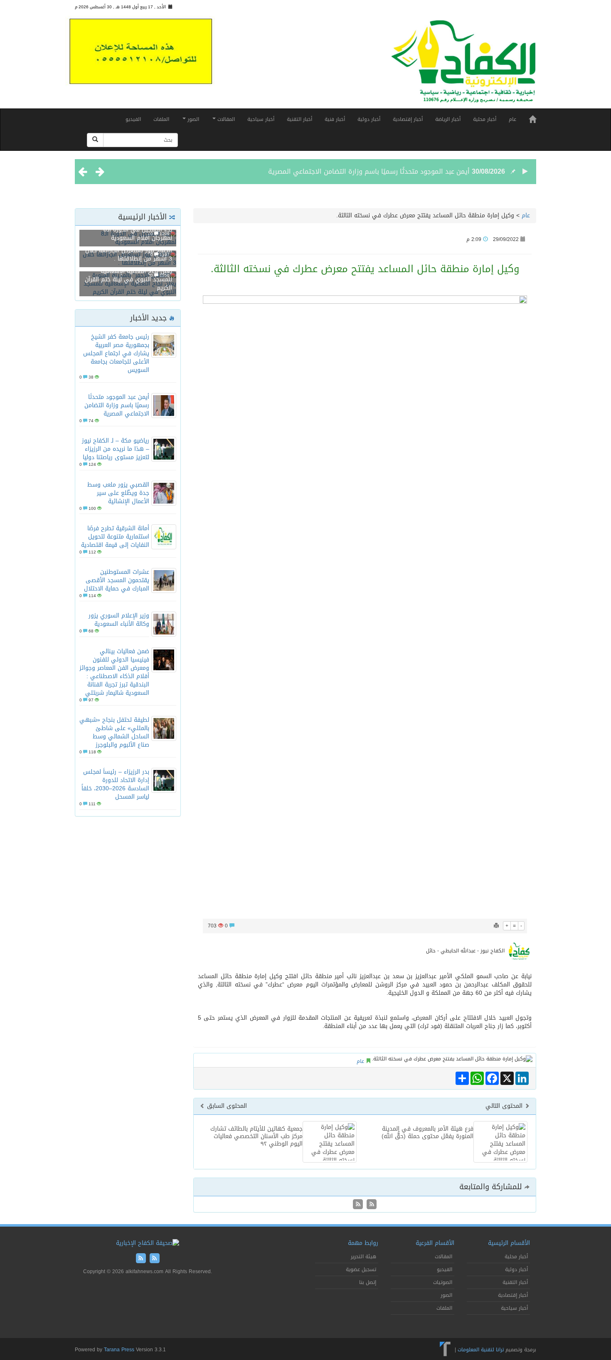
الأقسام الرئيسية (509, 1243)
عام (512, 119)
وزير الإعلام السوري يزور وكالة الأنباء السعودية (119, 620)
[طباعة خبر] (496, 925)
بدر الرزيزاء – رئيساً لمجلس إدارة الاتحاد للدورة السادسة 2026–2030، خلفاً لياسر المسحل (115, 784)
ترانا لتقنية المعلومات (481, 1349)
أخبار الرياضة (448, 119)
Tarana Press (119, 1349)
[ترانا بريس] (445, 1349)
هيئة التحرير (363, 1256)
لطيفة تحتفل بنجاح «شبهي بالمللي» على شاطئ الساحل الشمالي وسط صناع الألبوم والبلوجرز (114, 732)
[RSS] (358, 1204)
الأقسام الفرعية (435, 1243)
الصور (192, 119)
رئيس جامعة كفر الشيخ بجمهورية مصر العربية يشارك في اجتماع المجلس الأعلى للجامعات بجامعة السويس (116, 353)
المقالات (225, 119)
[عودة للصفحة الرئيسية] (463, 65)
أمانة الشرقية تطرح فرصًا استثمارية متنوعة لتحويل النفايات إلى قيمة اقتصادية (115, 537)
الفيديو (133, 119)
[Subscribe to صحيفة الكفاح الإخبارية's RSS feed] (370, 1204)
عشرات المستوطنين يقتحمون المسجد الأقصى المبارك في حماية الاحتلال (116, 580)
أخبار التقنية (299, 119)
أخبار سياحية (260, 119)
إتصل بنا (367, 1282)
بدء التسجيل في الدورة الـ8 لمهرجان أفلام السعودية (137, 233)
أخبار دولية (368, 119)
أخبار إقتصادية (408, 119)
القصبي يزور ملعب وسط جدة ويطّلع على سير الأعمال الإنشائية (118, 493)
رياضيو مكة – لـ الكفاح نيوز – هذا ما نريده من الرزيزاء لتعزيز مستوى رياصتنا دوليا (115, 449)
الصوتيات (442, 1282)
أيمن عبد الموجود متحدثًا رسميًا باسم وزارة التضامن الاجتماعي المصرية (369, 171)
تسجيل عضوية (361, 1269)
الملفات (161, 119)
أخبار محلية (484, 119)
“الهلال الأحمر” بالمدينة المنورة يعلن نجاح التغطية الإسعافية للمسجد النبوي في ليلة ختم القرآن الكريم (128, 275)
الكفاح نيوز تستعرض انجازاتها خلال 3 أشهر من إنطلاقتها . (128, 254)
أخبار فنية (335, 119)
